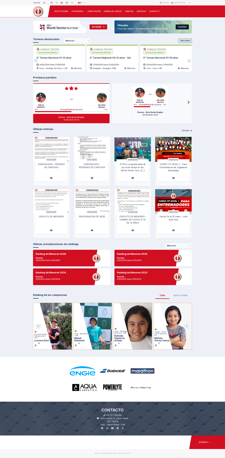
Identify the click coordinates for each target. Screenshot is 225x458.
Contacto (154, 11)
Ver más (186, 130)
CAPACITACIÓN (94, 11)
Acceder (96, 27)
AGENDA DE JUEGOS (113, 11)
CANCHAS (129, 11)
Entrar (165, 3)
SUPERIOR (203, 442)
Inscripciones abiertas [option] (47, 52)
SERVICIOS (141, 11)
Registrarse (179, 3)
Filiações (182, 27)
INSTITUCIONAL (61, 11)
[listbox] (48, 52)
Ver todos (185, 41)
